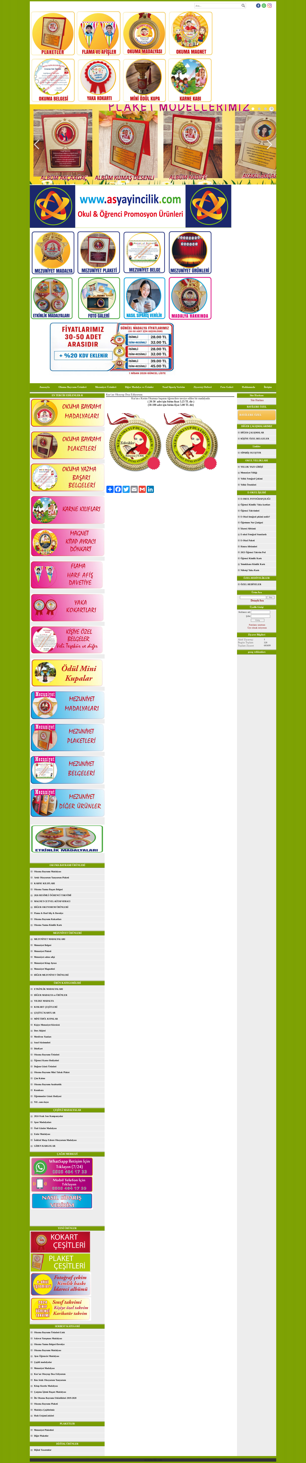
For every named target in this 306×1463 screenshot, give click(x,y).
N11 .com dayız (41, 1102)
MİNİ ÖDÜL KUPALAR (46, 1019)
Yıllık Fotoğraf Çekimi (252, 478)
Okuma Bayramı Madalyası (47, 871)
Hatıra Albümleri (249, 546)
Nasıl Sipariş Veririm (173, 387)
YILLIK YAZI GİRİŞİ (252, 467)
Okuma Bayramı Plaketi (46, 1404)
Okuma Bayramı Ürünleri (72, 387)
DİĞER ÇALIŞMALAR (252, 432)
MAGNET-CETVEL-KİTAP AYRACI (52, 901)
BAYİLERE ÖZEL (250, 415)
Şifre (248, 616)
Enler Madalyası (42, 1134)
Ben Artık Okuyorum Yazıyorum (50, 1380)
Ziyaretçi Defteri (203, 387)
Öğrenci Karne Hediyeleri (46, 1060)
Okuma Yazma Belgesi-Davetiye (49, 1344)
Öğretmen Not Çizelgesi (252, 522)
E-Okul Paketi (248, 540)
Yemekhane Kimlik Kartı (253, 564)
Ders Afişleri (40, 1030)
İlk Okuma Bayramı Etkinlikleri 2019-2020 (55, 1398)
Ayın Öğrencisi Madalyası (46, 1356)
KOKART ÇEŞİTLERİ (45, 1007)
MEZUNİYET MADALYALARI (49, 939)
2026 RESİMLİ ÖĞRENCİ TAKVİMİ (52, 895)
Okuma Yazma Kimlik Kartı (48, 925)
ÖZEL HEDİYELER (251, 584)
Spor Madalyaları (42, 1122)
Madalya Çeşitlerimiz (44, 1410)
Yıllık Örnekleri (248, 484)
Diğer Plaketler (41, 1436)
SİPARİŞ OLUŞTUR (251, 452)
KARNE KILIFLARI (44, 883)
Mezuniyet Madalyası (44, 1368)
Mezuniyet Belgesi (42, 945)
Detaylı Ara (257, 600)
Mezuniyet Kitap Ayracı (45, 963)
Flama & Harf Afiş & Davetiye (48, 913)
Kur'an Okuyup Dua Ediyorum (49, 1374)
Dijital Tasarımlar (42, 1450)
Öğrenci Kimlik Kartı (251, 558)
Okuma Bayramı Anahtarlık (48, 1084)
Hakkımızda (248, 387)
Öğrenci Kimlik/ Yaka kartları (255, 504)
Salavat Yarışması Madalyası (48, 1338)
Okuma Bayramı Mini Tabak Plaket (51, 1072)
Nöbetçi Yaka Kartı (250, 570)
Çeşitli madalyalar (43, 1362)
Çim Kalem (39, 1078)
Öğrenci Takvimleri (250, 510)
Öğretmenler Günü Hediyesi (47, 1096)
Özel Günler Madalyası (45, 1128)
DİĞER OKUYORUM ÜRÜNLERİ (51, 907)
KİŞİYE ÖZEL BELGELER (255, 438)
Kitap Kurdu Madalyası (46, 1386)
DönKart (38, 1048)
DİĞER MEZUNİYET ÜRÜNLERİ (51, 975)
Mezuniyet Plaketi (42, 951)
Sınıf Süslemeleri (42, 1042)
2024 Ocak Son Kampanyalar (48, 1116)
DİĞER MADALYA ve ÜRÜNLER (50, 995)
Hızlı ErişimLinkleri (44, 1415)
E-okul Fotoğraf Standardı (254, 534)
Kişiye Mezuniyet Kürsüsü (47, 1025)
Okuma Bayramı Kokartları (47, 919)
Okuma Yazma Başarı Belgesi (48, 889)
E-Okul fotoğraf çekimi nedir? (255, 516)
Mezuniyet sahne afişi (44, 957)
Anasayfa (44, 387)
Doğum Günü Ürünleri (45, 1066)
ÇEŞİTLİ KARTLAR (44, 1013)
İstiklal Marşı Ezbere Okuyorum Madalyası (55, 1140)
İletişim (268, 387)
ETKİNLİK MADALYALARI (48, 989)
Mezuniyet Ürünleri (105, 387)
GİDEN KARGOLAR (44, 1146)
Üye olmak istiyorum (257, 628)
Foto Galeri (226, 387)
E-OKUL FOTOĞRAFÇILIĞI (255, 499)
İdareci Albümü (248, 528)
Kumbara (38, 1090)
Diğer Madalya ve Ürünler (139, 387)
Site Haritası (257, 400)
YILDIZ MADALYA (44, 1001)
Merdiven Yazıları (42, 1036)
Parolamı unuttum (257, 625)
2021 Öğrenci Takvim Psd (253, 552)
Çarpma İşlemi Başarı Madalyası (50, 1392)
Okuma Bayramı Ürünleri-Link (49, 1332)
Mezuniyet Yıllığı (249, 472)
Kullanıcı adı (244, 612)
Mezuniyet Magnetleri (44, 969)
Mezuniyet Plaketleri (44, 1430)
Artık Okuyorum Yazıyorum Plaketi (51, 877)
